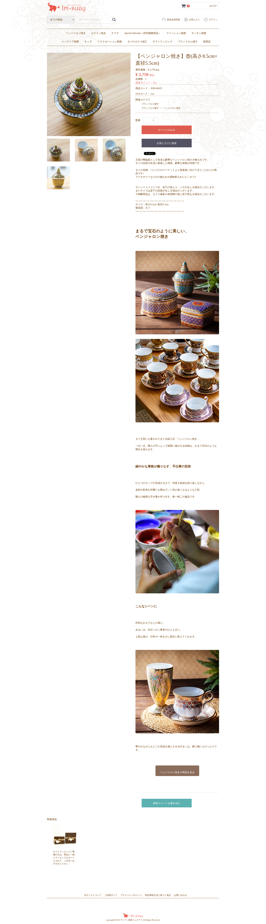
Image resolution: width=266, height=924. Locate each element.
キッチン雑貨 (198, 33)
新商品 (207, 41)
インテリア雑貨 (70, 41)
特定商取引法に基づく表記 (158, 895)
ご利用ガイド (110, 895)
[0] (183, 5)
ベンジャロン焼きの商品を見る (177, 772)
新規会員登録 (173, 19)
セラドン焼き (98, 33)
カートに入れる (166, 130)
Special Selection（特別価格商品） (142, 33)
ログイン (213, 19)
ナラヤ (115, 33)
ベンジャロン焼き (76, 33)
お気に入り (194, 19)
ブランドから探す (188, 41)
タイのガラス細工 (137, 41)
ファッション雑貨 (176, 33)
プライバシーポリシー (131, 895)
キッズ (88, 41)
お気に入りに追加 (166, 143)
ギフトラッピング (162, 41)
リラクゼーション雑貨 (109, 41)
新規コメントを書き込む (166, 803)
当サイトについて (92, 895)
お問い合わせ (180, 895)
